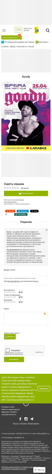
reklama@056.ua (43, 434)
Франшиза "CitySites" (9, 412)
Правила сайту (27, 467)
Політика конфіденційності (11, 467)
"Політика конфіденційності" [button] (20, 400)
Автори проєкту (33, 423)
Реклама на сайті (8, 407)
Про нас (16, 423)
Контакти (23, 423)
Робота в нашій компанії (10, 409)
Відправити (14, 359)
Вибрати (11, 337)
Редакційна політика (18, 469)
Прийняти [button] (44, 389)
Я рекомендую (27, 193)
